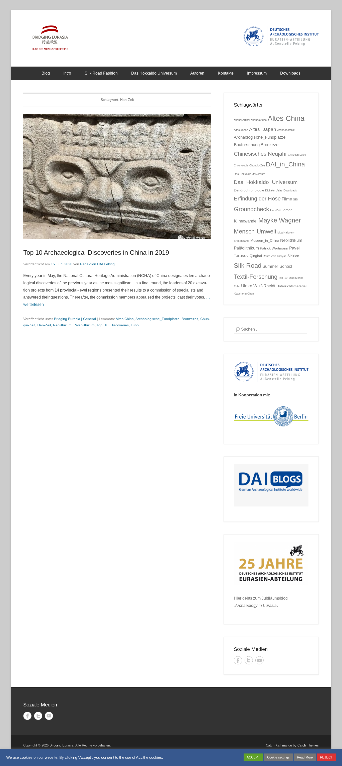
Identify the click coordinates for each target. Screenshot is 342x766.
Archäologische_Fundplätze (157, 319)
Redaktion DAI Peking (97, 264)
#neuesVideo (259, 119)
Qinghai (256, 256)
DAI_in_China (285, 164)
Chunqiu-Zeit (257, 165)
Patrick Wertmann (274, 248)
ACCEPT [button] (253, 757)
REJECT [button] (326, 757)
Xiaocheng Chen (244, 293)
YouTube (259, 660)
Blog (46, 73)
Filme (287, 199)
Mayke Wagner (279, 220)
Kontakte (226, 73)
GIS (295, 199)
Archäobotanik (286, 129)
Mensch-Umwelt (255, 231)
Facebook (238, 660)
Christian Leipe (297, 154)
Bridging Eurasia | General (75, 319)
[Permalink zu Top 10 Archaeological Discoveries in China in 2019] (117, 176)
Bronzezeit (190, 319)
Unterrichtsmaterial (291, 286)
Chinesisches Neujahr (260, 154)
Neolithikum (62, 325)
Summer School (277, 266)
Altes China (125, 319)
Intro (67, 73)
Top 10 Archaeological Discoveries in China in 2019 (96, 252)
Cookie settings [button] (278, 757)
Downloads (290, 73)
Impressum (257, 73)
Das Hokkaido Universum (154, 73)
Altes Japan (241, 129)
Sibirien (293, 256)
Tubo (135, 325)
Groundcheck (251, 209)
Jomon (287, 210)
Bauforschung (247, 144)
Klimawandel (245, 221)
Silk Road (247, 265)
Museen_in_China (264, 240)
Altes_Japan (262, 129)
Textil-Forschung (255, 276)
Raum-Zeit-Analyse (274, 256)
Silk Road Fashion (101, 73)
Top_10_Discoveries (113, 325)
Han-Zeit (44, 325)
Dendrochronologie (249, 190)
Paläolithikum (84, 325)
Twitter (249, 660)
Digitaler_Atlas (273, 190)
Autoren (197, 73)
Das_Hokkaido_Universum (266, 182)
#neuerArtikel (242, 119)
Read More (305, 757)
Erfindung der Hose (257, 198)
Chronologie (241, 165)
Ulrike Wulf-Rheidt (258, 286)
